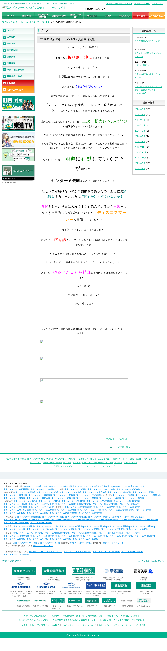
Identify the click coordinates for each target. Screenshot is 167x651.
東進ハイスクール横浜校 (41, 522)
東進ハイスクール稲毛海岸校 (78, 533)
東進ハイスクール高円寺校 (38, 498)
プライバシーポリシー (123, 625)
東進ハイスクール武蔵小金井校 (63, 513)
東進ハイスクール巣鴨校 (87, 498)
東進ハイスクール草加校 (66, 529)
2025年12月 (141, 147)
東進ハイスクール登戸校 (100, 520)
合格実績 (67, 462)
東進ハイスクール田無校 (43, 510)
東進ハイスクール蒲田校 (49, 501)
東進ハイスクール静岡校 (81, 543)
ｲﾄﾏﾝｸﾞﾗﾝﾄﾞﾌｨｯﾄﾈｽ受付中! (21, 596)
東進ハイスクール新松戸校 (67, 536)
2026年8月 (140, 109)
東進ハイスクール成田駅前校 (141, 536)
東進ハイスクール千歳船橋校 (126, 504)
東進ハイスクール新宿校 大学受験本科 (95, 486)
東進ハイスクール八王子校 (89, 510)
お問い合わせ (105, 625)
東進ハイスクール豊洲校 (143, 492)
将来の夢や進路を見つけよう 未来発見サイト (74, 620)
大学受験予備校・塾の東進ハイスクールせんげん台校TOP (31, 459)
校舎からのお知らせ (87, 459)
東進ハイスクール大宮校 (47, 526)
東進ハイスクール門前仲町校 (89, 495)
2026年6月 (140, 120)
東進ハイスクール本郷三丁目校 (101, 489)
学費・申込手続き (90, 462)
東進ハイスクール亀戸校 (70, 492)
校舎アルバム (154, 459)
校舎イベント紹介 (121, 459)
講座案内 (47, 462)
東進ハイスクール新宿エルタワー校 (128, 486)
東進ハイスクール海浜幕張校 (105, 533)
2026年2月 (140, 136)
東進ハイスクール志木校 (14, 529)
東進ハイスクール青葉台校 (27, 517)
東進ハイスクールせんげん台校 (40, 529)
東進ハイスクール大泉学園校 (148, 495)
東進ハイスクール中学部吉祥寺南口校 (45, 551)
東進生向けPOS (106, 462)
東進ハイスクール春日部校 (71, 526)
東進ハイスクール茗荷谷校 (128, 489)
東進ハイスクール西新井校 (15, 495)
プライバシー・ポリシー (90, 466)
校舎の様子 (72, 459)
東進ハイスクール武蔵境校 (90, 513)
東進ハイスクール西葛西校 (40, 495)
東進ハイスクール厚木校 (51, 517)
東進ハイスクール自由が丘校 (41, 504)
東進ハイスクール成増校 (110, 498)
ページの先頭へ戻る (121, 447)
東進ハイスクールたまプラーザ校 (50, 520)
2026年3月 (140, 131)
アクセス (62, 459)
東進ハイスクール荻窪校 (14, 498)
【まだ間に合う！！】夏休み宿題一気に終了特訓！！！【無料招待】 (148, 90)
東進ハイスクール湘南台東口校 (100, 517)
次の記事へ (124, 439)
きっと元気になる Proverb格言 (33, 620)
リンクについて (89, 625)
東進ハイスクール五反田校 (73, 501)
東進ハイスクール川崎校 (74, 517)
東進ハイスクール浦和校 (24, 526)
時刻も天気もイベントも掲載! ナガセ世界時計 (122, 620)
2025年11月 (141, 152)
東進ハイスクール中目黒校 (15, 507)
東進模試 (77, 462)
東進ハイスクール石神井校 (63, 498)
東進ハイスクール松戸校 (37, 539)
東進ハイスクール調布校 (65, 510)
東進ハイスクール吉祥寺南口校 (78, 507)
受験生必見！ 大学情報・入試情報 (123, 616)
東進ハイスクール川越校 (118, 526)
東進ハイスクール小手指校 (142, 526)
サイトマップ (157, 3)
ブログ (46, 22)
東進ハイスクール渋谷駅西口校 (127, 501)
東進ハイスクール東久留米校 (115, 510)
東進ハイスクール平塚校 (123, 520)
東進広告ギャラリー (11, 178)
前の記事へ (111, 439)
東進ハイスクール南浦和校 (113, 529)
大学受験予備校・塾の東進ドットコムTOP (40, 625)
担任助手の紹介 (104, 459)
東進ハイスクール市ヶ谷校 (35, 486)
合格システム (35, 462)
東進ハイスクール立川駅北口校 (17, 510)
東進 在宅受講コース (43, 546)
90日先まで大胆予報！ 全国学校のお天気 (82, 616)
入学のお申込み (130, 462)
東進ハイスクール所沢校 (89, 529)
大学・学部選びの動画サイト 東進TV (41, 616)
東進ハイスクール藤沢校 (146, 520)
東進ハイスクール (142, 3)
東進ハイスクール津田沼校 (115, 536)
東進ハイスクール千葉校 (91, 536)
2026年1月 (140, 142)
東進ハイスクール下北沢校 (15, 504)
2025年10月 (141, 158)
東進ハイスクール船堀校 (64, 495)
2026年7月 (140, 115)
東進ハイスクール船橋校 (14, 539)
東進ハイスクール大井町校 (25, 501)
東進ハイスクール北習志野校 (16, 536)
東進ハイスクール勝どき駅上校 (62, 486)
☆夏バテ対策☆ (142, 65)
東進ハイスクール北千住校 (94, 492)
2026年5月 (140, 125)
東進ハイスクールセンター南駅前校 (19, 520)
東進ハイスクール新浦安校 (42, 536)
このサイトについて (70, 625)
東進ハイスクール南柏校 (60, 539)
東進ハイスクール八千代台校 (85, 539)
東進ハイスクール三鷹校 (37, 513)
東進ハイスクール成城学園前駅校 (70, 504)
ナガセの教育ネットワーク (17, 560)
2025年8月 (140, 168)
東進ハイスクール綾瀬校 (24, 492)
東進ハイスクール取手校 (49, 543)
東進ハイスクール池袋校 (123, 495)
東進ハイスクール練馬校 (133, 498)
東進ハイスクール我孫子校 (25, 533)
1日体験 (55, 466)
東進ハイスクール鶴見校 (77, 520)
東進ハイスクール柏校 (129, 533)
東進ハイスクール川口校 (95, 526)
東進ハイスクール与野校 (137, 529)
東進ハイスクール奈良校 (112, 543)
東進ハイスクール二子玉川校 (41, 507)
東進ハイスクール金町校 (47, 492)
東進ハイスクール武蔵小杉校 (16, 522)
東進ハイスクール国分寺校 (128, 507)
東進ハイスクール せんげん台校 (20, 22)
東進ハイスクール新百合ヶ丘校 (129, 517)
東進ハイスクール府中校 (140, 510)
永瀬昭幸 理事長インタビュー (119, 3)
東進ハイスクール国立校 (104, 507)
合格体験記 (135, 459)
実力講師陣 (57, 462)
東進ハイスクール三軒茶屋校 (99, 501)
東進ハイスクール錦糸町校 (119, 492)
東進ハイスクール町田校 (14, 513)
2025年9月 (140, 163)
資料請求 (118, 462)
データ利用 (140, 625)
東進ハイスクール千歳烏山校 (99, 504)
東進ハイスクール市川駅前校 (51, 533)
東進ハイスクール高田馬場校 (16, 489)
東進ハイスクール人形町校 (42, 489)
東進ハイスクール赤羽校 (75, 489)
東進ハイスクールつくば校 (25, 543)
